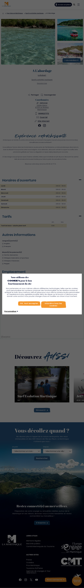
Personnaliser (10, 311)
